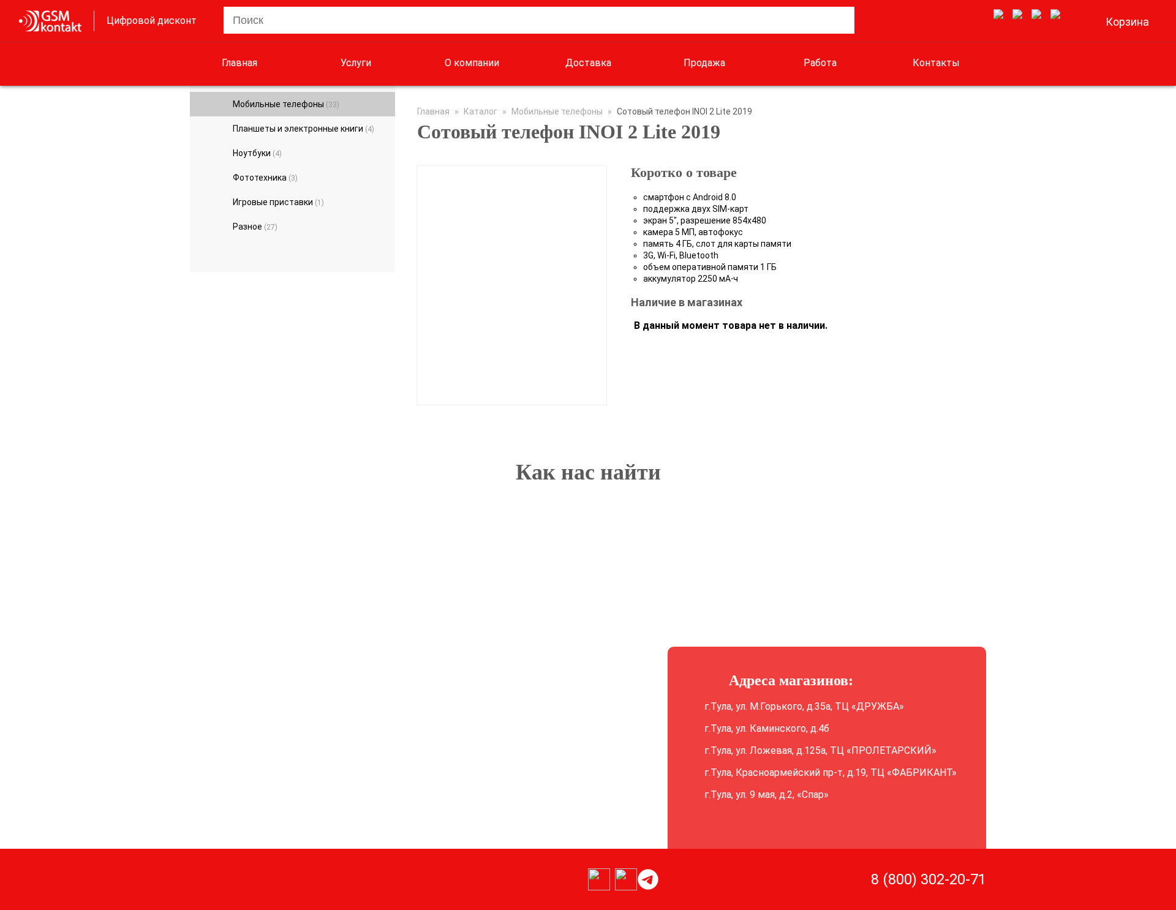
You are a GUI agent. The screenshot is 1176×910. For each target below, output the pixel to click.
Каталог (480, 111)
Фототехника (265, 177)
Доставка (588, 63)
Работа (820, 63)
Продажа (704, 63)
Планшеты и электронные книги (303, 128)
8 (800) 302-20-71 (928, 879)
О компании (472, 63)
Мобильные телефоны (286, 104)
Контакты (936, 63)
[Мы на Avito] (998, 14)
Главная (239, 63)
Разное (255, 226)
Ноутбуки (257, 153)
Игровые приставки (278, 202)
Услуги (356, 63)
